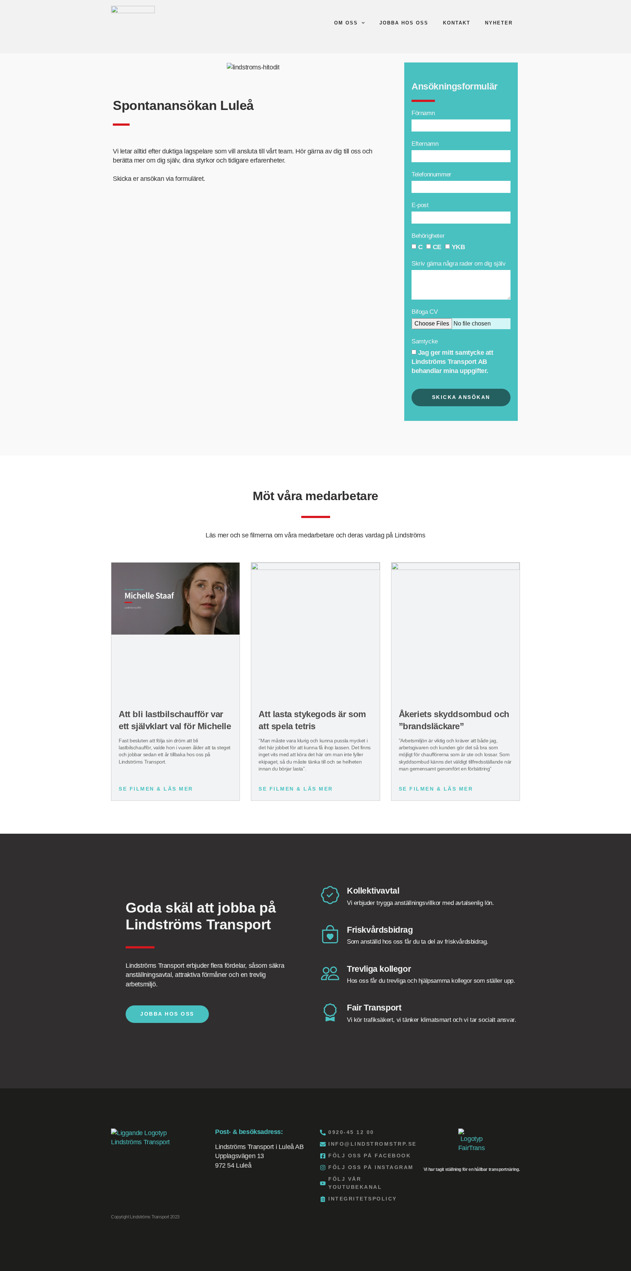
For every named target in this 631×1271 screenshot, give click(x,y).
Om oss (346, 23)
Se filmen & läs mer (156, 789)
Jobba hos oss (403, 23)
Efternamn (425, 144)
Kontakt (456, 23)
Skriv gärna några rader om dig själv (459, 263)
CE (437, 247)
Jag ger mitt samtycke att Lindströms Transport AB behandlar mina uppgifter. (452, 361)
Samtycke (425, 341)
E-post (420, 205)
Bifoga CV (424, 312)
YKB (458, 247)
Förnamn (423, 113)
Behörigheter (428, 236)
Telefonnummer (431, 174)
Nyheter (499, 23)
